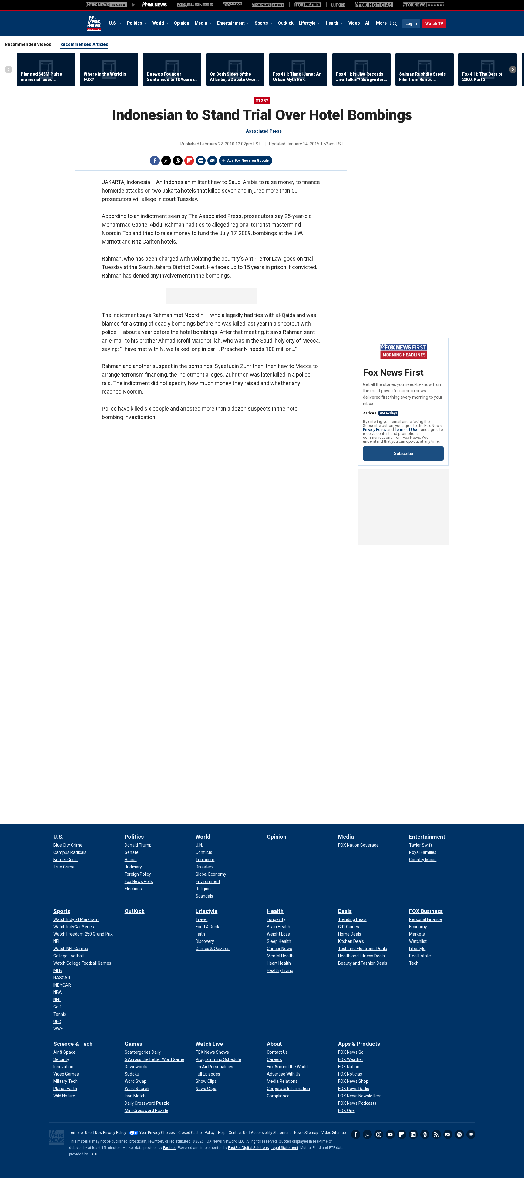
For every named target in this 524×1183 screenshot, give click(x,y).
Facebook (155, 160)
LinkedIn (413, 1134)
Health (332, 23)
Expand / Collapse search (395, 24)
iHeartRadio (470, 1134)
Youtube (390, 1134)
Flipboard (189, 160)
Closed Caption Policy (196, 1132)
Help (221, 1132)
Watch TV (434, 23)
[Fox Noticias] (374, 4)
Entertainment (231, 23)
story (262, 100)
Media (201, 23)
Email (212, 160)
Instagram (378, 1134)
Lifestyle (307, 23)
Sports (262, 23)
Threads (178, 160)
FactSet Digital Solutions (248, 1148)
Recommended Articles (84, 44)
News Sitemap (306, 1132)
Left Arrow (8, 69)
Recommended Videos (28, 44)
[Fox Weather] (307, 4)
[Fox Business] (195, 5)
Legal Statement (284, 1148)
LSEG (93, 1154)
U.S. (113, 23)
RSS (436, 1134)
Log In (411, 23)
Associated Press (264, 131)
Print (201, 160)
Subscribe (403, 453)
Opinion (181, 23)
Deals (345, 911)
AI (367, 23)
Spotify (459, 1134)
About (274, 1044)
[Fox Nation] (232, 4)
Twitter (166, 160)
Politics (135, 23)
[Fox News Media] (154, 4)
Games (133, 1044)
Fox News (94, 23)
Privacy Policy (375, 429)
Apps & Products (359, 1044)
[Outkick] (338, 5)
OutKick (285, 23)
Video (354, 23)
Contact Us (238, 1132)
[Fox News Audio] (268, 5)
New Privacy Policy (110, 1132)
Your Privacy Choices (157, 1132)
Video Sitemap (333, 1132)
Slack (424, 1134)
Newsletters (447, 1134)
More (381, 23)
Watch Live (209, 1044)
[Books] (423, 4)
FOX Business (426, 911)
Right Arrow (512, 69)
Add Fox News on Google (248, 160)
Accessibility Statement (271, 1132)
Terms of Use (407, 429)
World (158, 23)
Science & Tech (72, 1044)
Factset (169, 1148)
